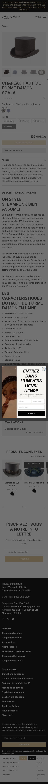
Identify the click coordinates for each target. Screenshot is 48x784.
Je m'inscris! (31, 413)
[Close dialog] (43, 369)
